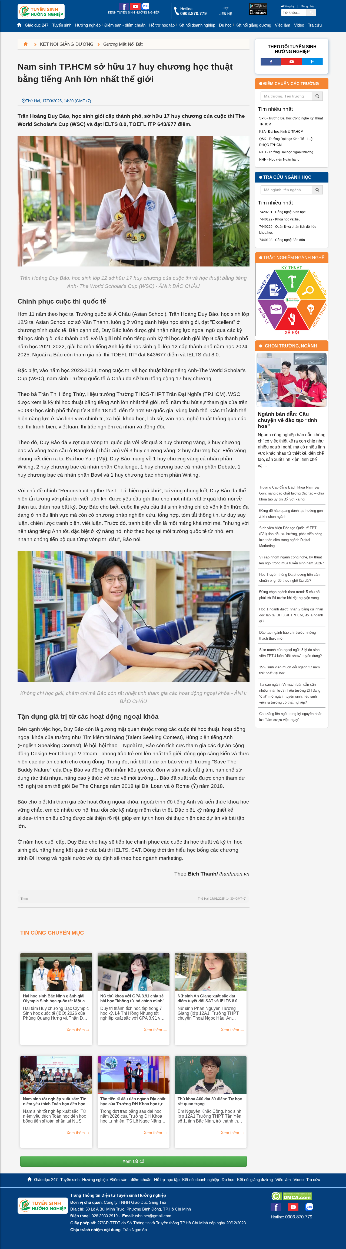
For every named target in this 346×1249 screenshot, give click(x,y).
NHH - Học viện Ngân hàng (279, 159)
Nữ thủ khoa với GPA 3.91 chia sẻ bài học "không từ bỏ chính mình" (132, 998)
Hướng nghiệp (88, 25)
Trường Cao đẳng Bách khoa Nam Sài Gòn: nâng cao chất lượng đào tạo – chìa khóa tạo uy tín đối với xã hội (291, 493)
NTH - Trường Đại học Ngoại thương (286, 152)
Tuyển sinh (61, 25)
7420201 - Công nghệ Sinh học (282, 212)
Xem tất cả (133, 1161)
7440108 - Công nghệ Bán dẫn (282, 240)
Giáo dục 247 (36, 25)
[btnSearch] (311, 12)
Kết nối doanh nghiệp (196, 25)
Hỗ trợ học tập (162, 25)
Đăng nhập (308, 6)
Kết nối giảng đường (253, 25)
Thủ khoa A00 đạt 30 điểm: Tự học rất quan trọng (210, 1101)
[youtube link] (135, 9)
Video (299, 25)
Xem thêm (75, 1030)
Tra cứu (315, 25)
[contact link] (225, 14)
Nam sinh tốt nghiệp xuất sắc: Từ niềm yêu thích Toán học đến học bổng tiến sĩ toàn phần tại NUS (54, 1101)
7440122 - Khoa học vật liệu (280, 219)
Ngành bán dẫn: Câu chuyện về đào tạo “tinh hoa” (287, 420)
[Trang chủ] (28, 44)
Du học (225, 25)
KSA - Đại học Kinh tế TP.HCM (281, 132)
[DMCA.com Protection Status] (291, 1198)
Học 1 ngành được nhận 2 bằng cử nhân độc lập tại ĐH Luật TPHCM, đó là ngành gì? (291, 615)
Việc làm (282, 25)
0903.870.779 (298, 1216)
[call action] (190, 14)
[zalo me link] (145, 9)
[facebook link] (124, 9)
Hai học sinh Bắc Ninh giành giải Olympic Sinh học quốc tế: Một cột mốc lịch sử (55, 998)
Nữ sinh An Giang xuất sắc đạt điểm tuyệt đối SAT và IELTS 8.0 (207, 998)
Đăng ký (289, 6)
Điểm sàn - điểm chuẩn (124, 25)
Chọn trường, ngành (291, 346)
